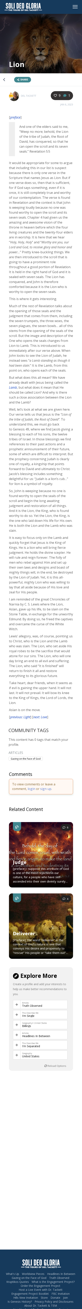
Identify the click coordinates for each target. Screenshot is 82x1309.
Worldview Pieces (33, 1274)
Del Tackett (28, 96)
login (31, 789)
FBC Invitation (61, 1294)
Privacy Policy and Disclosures (54, 1301)
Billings (26, 1026)
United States (30, 1056)
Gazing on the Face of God (26, 758)
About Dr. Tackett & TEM (40, 1305)
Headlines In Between (36, 1036)
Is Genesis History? (20, 1301)
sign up (45, 789)
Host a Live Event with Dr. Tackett (40, 1290)
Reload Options (56, 1066)
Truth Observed (32, 1005)
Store (44, 1297)
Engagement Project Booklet (30, 1294)
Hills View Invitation (25, 1297)
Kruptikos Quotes (17, 1282)
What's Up (12, 1274)
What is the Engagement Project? (53, 1282)
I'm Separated (31, 1046)
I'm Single (28, 1015)
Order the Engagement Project (40, 1286)
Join (65, 1297)
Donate (55, 1297)
